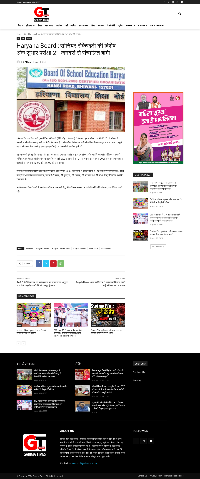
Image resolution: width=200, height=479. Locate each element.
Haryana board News (61, 248)
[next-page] (23, 343)
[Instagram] (168, 2)
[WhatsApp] (177, 2)
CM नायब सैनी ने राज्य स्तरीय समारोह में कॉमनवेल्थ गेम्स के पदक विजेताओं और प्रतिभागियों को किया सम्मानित (68, 333)
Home (19, 34)
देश (25, 34)
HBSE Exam (93, 248)
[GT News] (19, 62)
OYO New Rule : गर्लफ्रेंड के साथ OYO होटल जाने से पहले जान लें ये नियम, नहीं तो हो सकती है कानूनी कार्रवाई (108, 389)
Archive (137, 380)
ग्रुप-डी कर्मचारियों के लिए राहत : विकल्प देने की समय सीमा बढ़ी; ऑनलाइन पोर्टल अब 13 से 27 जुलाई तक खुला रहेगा (108, 405)
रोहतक (19, 325)
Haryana (29, 248)
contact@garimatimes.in (84, 463)
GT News (27, 62)
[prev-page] (18, 343)
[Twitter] (173, 2)
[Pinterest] (53, 263)
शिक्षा (23, 38)
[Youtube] (181, 2)
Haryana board (42, 248)
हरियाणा (29, 38)
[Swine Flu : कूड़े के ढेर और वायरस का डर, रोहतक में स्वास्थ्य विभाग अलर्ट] (108, 315)
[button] (179, 14)
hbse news (106, 248)
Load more (157, 246)
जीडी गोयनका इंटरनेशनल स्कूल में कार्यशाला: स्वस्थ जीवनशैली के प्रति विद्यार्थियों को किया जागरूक (163, 185)
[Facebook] (164, 2)
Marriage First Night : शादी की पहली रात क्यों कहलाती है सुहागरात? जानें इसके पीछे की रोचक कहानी (107, 373)
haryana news (79, 248)
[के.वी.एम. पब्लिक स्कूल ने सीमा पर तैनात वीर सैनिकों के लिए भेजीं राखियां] (34, 315)
